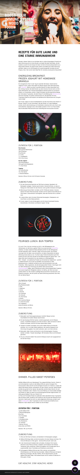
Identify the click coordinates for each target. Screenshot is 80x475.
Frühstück (23, 87)
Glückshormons (56, 94)
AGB (23, 472)
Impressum (7, 472)
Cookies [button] (20, 472)
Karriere (27, 472)
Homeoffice (54, 248)
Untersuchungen (22, 268)
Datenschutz (14, 472)
